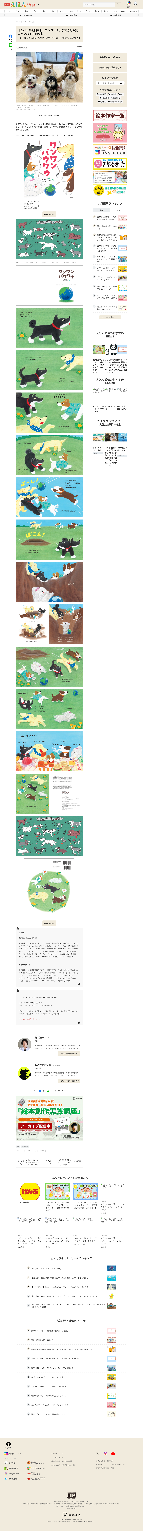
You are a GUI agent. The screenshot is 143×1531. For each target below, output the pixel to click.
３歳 (18, 1151)
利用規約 (110, 1461)
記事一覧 (23, 22)
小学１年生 (41, 1151)
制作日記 (103, 102)
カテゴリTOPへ (49, 1162)
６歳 (34, 1151)
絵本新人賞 (117, 15)
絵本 (18, 1146)
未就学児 (113, 94)
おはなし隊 (105, 98)
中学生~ (123, 11)
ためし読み (73, 15)
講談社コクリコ (98, 453)
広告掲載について (102, 1464)
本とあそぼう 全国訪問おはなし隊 (63, 1465)
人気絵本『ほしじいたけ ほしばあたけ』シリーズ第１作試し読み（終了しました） (33, 1162)
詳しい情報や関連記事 (69, 1053)
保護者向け (133, 11)
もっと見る (110, 317)
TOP (17, 22)
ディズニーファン (57, 1457)
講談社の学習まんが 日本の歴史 (62, 1461)
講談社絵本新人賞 (116, 102)
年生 (70, 11)
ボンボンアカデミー (58, 1453)
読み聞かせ (25, 1146)
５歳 (29, 1151)
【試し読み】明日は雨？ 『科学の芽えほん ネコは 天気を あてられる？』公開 (64, 1162)
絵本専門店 (102, 94)
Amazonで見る (49, 214)
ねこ (121, 94)
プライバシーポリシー (117, 1464)
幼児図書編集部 (21, 47)
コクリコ (110, 466)
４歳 (23, 1151)
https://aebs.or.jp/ (71, 1508)
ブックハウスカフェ (31, 1005)
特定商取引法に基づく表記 (105, 1468)
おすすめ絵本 (27, 15)
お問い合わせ (100, 1461)
